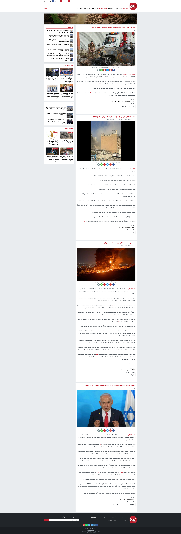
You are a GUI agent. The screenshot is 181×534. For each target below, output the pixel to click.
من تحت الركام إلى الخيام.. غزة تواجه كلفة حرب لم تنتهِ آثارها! (66, 141)
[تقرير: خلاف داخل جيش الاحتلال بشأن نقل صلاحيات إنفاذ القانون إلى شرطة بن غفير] (71, 36)
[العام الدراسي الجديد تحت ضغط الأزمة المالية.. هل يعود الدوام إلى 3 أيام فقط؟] (66, 151)
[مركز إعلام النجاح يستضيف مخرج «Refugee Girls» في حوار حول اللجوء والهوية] (52, 72)
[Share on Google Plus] (110, 70)
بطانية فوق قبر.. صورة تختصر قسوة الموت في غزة (57, 45)
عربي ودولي (95, 8)
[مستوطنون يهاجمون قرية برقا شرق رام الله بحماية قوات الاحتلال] (71, 50)
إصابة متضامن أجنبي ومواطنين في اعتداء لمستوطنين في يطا (59, 40)
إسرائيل (131, 106)
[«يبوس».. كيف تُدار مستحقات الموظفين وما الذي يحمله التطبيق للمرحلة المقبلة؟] (52, 135)
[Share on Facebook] (113, 70)
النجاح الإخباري (133, 6)
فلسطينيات (119, 8)
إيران (125, 232)
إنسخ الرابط (114, 101)
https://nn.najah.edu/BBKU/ (127, 101)
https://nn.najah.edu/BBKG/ (127, 227)
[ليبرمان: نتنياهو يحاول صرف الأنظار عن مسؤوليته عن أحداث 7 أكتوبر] (71, 59)
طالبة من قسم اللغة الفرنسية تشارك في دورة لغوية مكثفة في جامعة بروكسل (67, 95)
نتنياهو (132, 375)
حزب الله (123, 106)
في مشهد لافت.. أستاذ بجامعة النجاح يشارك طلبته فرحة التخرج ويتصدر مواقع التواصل (56, 121)
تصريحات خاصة (69, 129)
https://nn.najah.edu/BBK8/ (127, 370)
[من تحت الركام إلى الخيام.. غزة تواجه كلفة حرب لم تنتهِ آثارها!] (66, 135)
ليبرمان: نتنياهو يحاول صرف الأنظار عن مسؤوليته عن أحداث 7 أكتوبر (59, 59)
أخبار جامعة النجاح (81, 8)
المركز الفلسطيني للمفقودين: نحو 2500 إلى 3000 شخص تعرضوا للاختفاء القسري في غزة (58, 54)
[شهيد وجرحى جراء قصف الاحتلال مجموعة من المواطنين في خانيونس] (71, 31)
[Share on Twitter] (107, 70)
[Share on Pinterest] (104, 70)
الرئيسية (135, 11)
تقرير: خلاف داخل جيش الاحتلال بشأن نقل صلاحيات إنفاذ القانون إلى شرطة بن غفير (59, 35)
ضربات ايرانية (117, 504)
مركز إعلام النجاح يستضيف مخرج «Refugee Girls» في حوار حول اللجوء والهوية (52, 78)
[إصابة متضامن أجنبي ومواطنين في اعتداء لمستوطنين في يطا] (71, 41)
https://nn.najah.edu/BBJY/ (127, 499)
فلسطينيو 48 (111, 8)
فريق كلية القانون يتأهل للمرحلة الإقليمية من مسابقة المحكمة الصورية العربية (53, 95)
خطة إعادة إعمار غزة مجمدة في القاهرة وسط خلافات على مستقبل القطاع (56, 114)
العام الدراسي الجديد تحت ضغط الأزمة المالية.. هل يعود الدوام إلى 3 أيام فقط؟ (66, 159)
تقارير (88, 8)
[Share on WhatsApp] (101, 70)
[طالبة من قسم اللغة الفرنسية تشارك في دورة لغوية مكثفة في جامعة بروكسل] (66, 88)
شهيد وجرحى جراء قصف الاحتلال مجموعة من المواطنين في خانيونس (58, 31)
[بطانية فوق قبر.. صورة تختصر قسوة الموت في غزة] (71, 45)
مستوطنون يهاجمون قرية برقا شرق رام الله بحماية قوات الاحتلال (58, 49)
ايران (125, 504)
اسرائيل (131, 232)
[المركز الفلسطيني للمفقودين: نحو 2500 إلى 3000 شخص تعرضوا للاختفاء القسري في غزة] (71, 55)
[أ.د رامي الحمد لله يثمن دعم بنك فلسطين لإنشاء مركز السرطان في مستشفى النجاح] (66, 72)
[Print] (98, 70)
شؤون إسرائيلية (103, 8)
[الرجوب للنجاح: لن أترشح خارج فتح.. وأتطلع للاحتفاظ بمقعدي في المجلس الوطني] (52, 151)
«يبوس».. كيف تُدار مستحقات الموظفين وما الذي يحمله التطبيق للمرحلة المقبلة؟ (53, 142)
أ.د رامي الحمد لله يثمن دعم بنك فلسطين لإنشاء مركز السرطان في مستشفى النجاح (67, 79)
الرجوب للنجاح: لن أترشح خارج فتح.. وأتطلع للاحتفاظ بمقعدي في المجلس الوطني (52, 159)
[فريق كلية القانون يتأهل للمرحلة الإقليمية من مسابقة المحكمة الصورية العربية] (52, 88)
